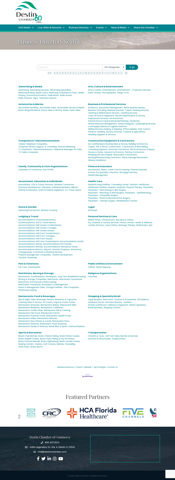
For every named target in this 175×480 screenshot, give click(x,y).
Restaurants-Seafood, (28, 324)
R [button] (99, 73)
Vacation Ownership (27, 257)
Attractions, (76, 249)
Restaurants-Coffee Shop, (30, 310)
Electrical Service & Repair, (142, 149)
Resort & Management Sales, (31, 287)
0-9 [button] (49, 73)
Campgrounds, (25, 252)
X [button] (116, 73)
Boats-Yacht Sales (71, 110)
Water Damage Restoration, (135, 157)
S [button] (102, 73)
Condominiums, (38, 276)
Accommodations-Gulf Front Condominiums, (39, 233)
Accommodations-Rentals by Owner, (61, 246)
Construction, (115, 146)
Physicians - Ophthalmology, (138, 192)
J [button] (78, 73)
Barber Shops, (94, 220)
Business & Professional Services (107, 104)
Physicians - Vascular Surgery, (102, 201)
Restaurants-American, (29, 305)
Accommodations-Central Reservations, (37, 220)
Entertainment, (109, 90)
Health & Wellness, (143, 222)
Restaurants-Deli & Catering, (57, 310)
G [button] (70, 73)
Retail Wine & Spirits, (58, 326)
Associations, (24, 184)
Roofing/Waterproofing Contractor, (104, 157)
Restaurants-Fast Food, (29, 313)
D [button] (62, 73)
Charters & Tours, (96, 336)
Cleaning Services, (129, 113)
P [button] (94, 73)
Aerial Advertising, (26, 92)
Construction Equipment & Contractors (111, 140)
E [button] (65, 73)
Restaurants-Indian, (27, 318)
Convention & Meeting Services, (48, 252)
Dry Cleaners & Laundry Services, (103, 222)
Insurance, (114, 172)
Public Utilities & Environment (105, 263)
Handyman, (135, 121)
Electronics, (108, 299)
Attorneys (92, 210)
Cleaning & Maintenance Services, (104, 113)
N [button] (88, 73)
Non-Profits (48, 169)
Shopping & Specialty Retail (104, 296)
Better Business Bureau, (134, 107)
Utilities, (91, 267)
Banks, (104, 169)
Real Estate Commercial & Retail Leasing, (37, 282)
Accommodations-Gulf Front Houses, (35, 238)
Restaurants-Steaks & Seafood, (33, 326)
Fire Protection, (116, 118)
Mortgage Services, (129, 172)
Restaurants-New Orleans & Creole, (35, 321)
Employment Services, (98, 118)
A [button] (54, 73)
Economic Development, (29, 187)
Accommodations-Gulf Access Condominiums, (40, 225)
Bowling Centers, (26, 344)
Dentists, (134, 184)
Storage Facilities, (54, 287)
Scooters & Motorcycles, (99, 338)
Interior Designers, (126, 123)
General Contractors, (114, 152)
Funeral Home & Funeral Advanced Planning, (108, 121)
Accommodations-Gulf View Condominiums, (38, 241)
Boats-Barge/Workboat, (29, 110)
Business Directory (79, 27)
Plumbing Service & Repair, (100, 154)
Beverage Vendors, (45, 299)
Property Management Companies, (34, 255)
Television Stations (47, 98)
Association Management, (111, 107)
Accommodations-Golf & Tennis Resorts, (37, 222)
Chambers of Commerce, (30, 169)
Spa (150, 225)
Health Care (95, 181)
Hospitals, (121, 187)
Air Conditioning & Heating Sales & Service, (108, 144)
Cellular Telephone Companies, (32, 144)
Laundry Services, (96, 225)
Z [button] (121, 73)
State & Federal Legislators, (51, 190)
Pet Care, (22, 267)
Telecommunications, (43, 149)
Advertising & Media (30, 86)
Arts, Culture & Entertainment (105, 86)
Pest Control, (144, 129)
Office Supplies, (130, 129)
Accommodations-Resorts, (30, 249)
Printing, (22, 95)
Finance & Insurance (100, 166)
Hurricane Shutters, (113, 302)
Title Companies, (71, 287)
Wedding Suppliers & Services (102, 134)
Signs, (35, 98)
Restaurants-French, (50, 313)
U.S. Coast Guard (73, 190)
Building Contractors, (138, 144)
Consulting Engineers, (98, 149)
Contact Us (112, 367)
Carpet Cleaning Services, (137, 110)
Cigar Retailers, (95, 299)
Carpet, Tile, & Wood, (98, 146)
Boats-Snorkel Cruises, (69, 341)
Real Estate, (53, 279)
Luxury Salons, (111, 225)
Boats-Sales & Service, (51, 110)
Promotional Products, (37, 95)
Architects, (93, 107)
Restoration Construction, (125, 154)
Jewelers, (127, 302)
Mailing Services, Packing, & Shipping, (105, 129)
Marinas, (60, 344)
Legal (91, 207)
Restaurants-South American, (53, 324)
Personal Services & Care (102, 216)
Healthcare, (144, 184)
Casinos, (39, 344)
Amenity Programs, (61, 249)
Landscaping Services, (145, 123)
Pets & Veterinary (28, 263)
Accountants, (94, 169)
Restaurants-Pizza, (61, 321)
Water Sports (36, 347)
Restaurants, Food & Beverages (36, 296)
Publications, (53, 95)
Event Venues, (94, 92)
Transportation (97, 332)
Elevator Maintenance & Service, (130, 115)
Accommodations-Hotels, (72, 241)
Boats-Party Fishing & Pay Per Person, (57, 338)
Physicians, (148, 187)
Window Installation (97, 160)
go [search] (133, 67)
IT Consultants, (25, 149)
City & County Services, (42, 184)
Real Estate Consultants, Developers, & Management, (43, 284)
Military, (74, 187)
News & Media (118, 27)
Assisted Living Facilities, (99, 184)
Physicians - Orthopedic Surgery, (103, 195)
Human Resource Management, (102, 123)
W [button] (113, 73)
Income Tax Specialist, (98, 172)
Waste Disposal (103, 267)
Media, (81, 92)
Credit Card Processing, (119, 169)
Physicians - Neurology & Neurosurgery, (106, 192)
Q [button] (97, 73)
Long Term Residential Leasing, (72, 276)
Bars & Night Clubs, (27, 299)
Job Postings (99, 367)
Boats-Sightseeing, (50, 341)
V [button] (110, 73)
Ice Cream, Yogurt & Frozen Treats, (59, 302)
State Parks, (24, 347)
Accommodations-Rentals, (30, 246)
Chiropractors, (108, 220)
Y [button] (118, 73)
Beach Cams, (42, 92)
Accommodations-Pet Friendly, (57, 244)
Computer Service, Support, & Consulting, (37, 146)
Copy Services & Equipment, (101, 115)
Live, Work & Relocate (49, 27)
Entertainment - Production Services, (134, 90)
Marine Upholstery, (138, 305)
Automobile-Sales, (48, 107)
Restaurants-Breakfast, (29, 307)
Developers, (51, 276)
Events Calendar (84, 367)
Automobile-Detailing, (28, 107)
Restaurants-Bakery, (50, 305)
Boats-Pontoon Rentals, (29, 341)
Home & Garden (27, 207)
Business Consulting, (97, 110)
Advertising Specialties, (61, 90)
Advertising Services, (39, 90)
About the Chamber (144, 27)
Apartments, (24, 276)
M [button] (86, 73)
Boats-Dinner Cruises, (70, 336)
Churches (92, 276)
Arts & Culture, (95, 90)
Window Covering (49, 210)
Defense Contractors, (64, 184)
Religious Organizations (102, 273)
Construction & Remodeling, (135, 146)
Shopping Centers (112, 307)
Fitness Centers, (127, 222)
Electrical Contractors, (119, 149)
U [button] (107, 73)
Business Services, (116, 110)
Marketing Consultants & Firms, (63, 92)
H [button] (73, 73)
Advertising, (23, 90)
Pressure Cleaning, (96, 132)
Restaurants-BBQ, (68, 305)
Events (100, 27)
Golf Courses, (49, 344)
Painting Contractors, (135, 152)
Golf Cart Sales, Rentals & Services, (121, 336)
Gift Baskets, (143, 299)
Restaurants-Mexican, (47, 318)
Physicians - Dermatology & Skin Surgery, (107, 190)
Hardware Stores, (96, 302)
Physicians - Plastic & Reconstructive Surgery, (109, 198)
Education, (46, 187)
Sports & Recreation (30, 332)
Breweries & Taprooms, (66, 299)
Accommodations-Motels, (30, 244)
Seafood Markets (76, 326)
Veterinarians (34, 267)
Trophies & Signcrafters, (134, 132)
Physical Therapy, (134, 187)
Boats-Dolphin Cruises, (28, 338)
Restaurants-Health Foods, (58, 315)
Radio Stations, (25, 98)
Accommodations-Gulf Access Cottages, (37, 228)
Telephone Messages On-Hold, (67, 149)
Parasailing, (70, 344)
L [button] (83, 73)
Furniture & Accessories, (125, 299)
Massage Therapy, (127, 225)
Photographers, (109, 92)
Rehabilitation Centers (126, 201)
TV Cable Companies (28, 152)
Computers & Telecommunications (38, 140)
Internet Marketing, (66, 146)
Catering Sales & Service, (30, 302)
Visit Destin (24, 27)
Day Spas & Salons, (125, 220)
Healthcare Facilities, (97, 187)
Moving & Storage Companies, (32, 279)
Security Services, (114, 132)
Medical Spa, (142, 225)
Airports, (48, 249)
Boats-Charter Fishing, (48, 336)
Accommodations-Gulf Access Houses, (36, 230)
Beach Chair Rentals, (27, 336)
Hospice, (112, 187)
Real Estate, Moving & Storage (36, 273)
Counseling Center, (120, 184)
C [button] (60, 73)
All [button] (126, 73)
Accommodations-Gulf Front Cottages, (36, 236)
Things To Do (123, 92)
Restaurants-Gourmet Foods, (32, 315)
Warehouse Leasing (27, 290)
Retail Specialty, (95, 307)
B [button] (57, 73)
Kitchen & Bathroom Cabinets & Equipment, (108, 305)
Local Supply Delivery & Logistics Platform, (107, 126)
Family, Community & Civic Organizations (43, 166)
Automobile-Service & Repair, (71, 107)
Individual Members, (61, 187)
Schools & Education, (28, 190)
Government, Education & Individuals (40, 181)
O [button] (91, 73)
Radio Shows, (66, 95)
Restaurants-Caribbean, (52, 307)
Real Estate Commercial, (70, 279)
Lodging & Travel (28, 216)
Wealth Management (98, 175)
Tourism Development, (62, 255)
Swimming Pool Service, (29, 210)
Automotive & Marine (30, 104)
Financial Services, (139, 169)
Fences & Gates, (95, 152)
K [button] (80, 73)
